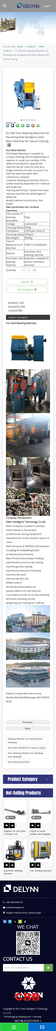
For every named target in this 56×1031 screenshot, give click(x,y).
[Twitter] (15, 921)
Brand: (12, 306)
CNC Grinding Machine (40, 870)
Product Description (18, 317)
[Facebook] (5, 921)
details (14, 824)
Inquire (25, 281)
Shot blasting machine (18, 761)
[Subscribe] (48, 967)
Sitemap (37, 1016)
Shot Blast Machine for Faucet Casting (26, 747)
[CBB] (28, 997)
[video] (15, 810)
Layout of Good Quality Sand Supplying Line (41, 833)
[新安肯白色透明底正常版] (28, 987)
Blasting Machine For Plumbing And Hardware (25, 740)
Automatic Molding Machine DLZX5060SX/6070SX (14, 872)
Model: (12, 302)
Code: (11, 310)
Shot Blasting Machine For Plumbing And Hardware (25, 755)
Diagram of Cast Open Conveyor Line (15, 832)
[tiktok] (25, 921)
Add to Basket (25, 289)
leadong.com (24, 1016)
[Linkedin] (10, 921)
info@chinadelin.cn (14, 907)
